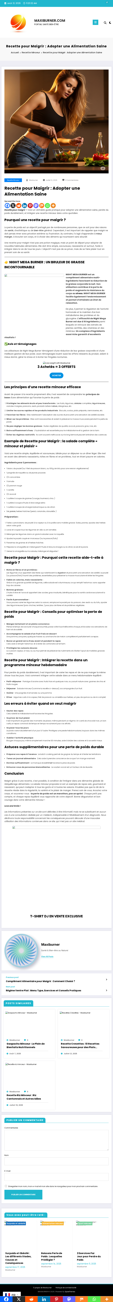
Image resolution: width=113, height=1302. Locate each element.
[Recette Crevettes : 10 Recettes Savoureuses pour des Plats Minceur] (75, 1012)
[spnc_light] (110, 23)
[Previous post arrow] (106, 979)
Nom (6, 1155)
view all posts (47, 957)
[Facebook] (7, 205)
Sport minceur (49, 1223)
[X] (13, 205)
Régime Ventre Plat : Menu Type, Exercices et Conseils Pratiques (43, 990)
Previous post (12, 977)
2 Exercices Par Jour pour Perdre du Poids (53, 1256)
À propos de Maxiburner (42, 1288)
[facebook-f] (107, 2)
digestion (61, 572)
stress (79, 293)
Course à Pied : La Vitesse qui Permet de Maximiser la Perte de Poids (90, 1258)
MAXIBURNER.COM (49, 20)
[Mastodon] (36, 205)
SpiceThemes (70, 1292)
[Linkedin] (24, 205)
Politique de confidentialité (66, 1288)
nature (54, 406)
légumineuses (98, 403)
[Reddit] (18, 205)
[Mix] (41, 205)
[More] (53, 205)
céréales (78, 403)
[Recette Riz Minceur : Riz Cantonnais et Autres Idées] (20, 1064)
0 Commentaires (71, 180)
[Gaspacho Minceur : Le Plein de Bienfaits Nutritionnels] (21, 1012)
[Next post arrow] (106, 990)
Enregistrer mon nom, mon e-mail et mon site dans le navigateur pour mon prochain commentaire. (53, 1186)
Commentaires (11, 1128)
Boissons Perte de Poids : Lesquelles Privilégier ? (15, 1256)
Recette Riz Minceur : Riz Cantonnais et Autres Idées (24, 1097)
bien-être (39, 230)
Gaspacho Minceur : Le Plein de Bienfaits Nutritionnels (26, 1045)
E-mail (7, 1171)
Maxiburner (33, 180)
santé (10, 230)
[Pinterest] (30, 205)
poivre (12, 511)
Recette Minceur (13, 180)
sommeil (48, 763)
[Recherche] (105, 23)
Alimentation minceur (17, 1223)
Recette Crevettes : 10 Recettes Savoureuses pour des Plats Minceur (80, 1045)
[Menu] (95, 22)
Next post (10, 987)
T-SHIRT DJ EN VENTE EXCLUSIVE (56, 916)
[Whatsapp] (47, 205)
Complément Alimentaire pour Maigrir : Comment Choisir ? (40, 981)
